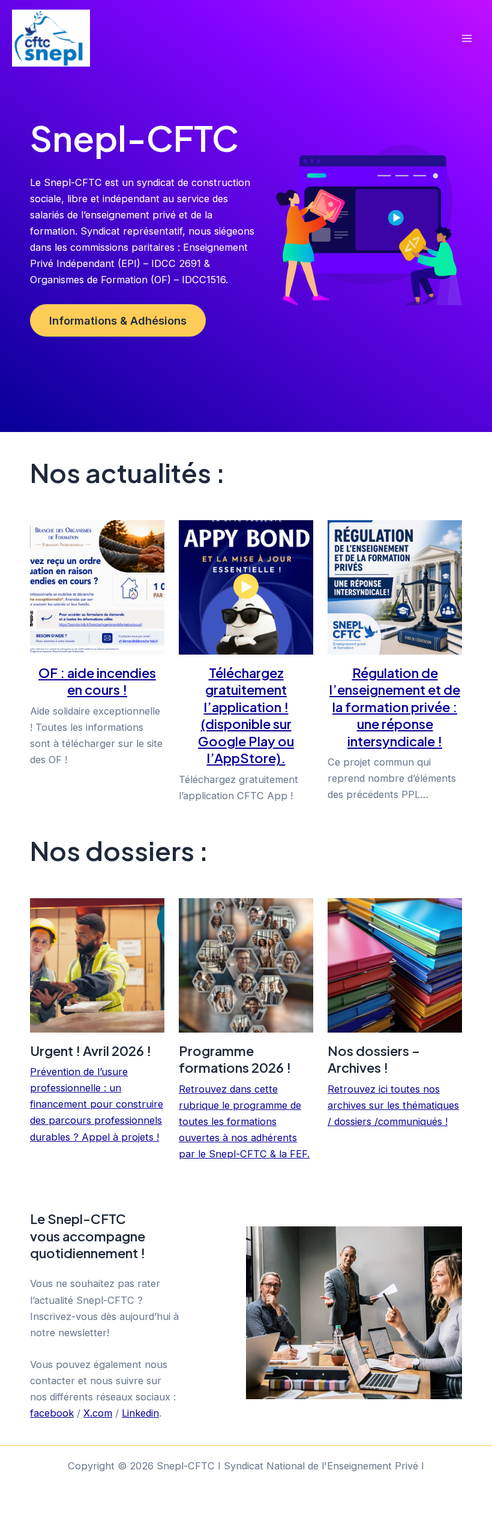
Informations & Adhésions (118, 320)
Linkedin (140, 1413)
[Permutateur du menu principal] (466, 38)
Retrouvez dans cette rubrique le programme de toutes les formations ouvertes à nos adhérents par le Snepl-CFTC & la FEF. (244, 1121)
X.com (97, 1413)
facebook (52, 1413)
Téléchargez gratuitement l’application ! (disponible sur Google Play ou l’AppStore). (246, 715)
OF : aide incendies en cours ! (97, 681)
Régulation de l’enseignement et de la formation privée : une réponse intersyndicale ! (394, 706)
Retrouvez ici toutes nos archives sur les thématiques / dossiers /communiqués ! (393, 1105)
